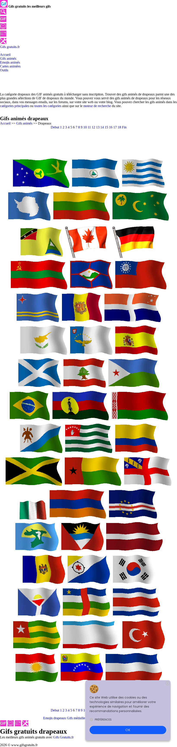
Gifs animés (24, 123)
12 (93, 127)
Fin (124, 127)
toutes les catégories (47, 106)
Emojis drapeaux (54, 718)
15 (106, 127)
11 (89, 127)
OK (127, 729)
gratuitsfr (10, 47)
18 (119, 127)
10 (85, 127)
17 (115, 127)
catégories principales (14, 106)
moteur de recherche (97, 106)
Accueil (5, 123)
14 (102, 127)
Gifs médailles (76, 718)
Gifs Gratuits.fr (63, 737)
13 (98, 127)
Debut (55, 127)
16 (110, 127)
